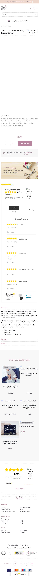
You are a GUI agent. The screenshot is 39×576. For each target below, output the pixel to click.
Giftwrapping (5, 519)
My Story (3, 530)
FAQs (21, 521)
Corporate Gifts (24, 511)
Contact (22, 532)
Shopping (4, 504)
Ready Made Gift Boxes (8, 511)
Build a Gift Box (5, 509)
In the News (23, 530)
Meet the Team (5, 532)
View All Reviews (19, 488)
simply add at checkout (10, 172)
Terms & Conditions (14, 545)
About (3, 527)
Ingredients (4, 339)
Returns (22, 519)
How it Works (5, 521)
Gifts (2, 507)
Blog (21, 523)
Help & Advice (5, 516)
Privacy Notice (24, 545)
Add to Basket (25, 143)
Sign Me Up (19, 498)
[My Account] (30, 9)
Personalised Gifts (25, 507)
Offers (22, 509)
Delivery (3, 343)
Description (4, 308)
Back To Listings (6, 26)
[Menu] (37, 8)
